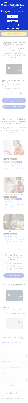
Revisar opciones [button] (12, 25)
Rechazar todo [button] (13, 21)
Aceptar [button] (13, 16)
